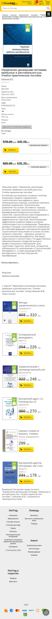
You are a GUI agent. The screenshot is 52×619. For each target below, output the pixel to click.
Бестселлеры (34, 549)
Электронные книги (34, 545)
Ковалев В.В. (24, 15)
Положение (13, 547)
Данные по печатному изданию (16, 127)
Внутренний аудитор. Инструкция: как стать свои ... (31, 466)
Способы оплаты (13, 522)
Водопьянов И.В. (25, 373)
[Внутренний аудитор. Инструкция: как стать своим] (9, 473)
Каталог (14, 15)
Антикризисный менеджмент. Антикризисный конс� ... (31, 339)
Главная (5, 15)
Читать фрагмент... (10, 262)
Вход (30, 3)
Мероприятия (13, 519)
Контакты (13, 531)
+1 (2, 82)
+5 (8, 82)
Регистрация (27, 2)
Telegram (13, 578)
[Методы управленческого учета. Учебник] (9, 312)
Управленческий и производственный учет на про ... (32, 369)
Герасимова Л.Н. (25, 309)
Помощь (34, 524)
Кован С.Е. (23, 341)
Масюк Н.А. (23, 469)
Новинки (34, 555)
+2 (4, 82)
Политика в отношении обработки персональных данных (13, 541)
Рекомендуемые (34, 552)
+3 (5, 82)
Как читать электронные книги (34, 519)
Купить (12, 149)
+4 (7, 82)
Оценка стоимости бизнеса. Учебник (29, 432)
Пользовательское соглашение (13, 535)
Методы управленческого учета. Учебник (32, 305)
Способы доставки (13, 525)
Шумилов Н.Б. (24, 405)
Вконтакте (13, 582)
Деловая (34, 15)
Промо (13, 528)
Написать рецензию (10, 276)
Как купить (34, 515)
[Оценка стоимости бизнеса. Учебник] (9, 441)
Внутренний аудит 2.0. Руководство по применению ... (31, 401)
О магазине (13, 515)
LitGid (26, 605)
